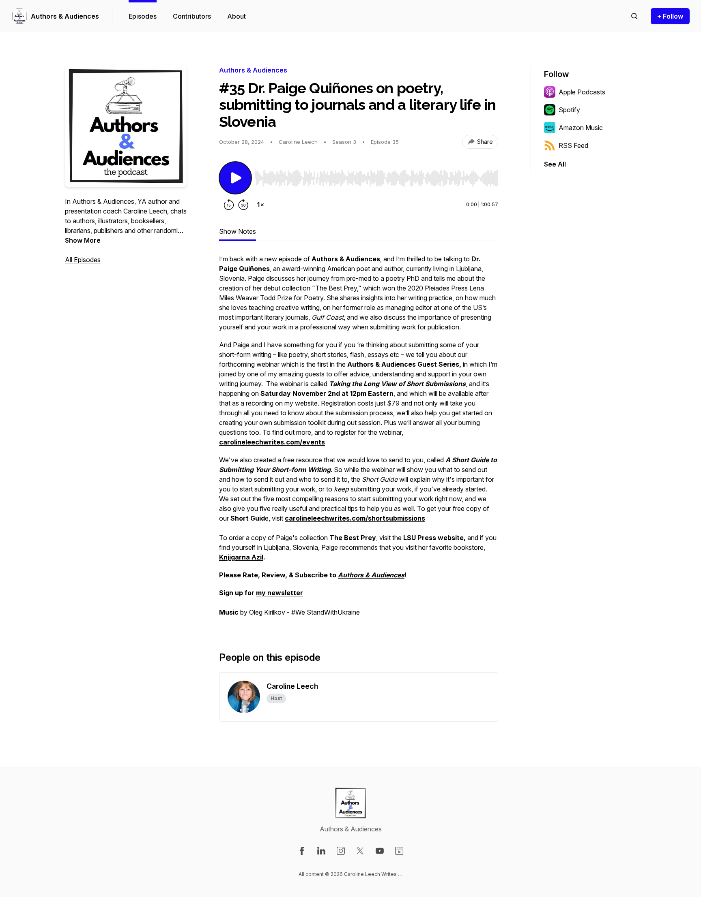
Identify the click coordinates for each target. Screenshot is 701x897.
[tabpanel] (358, 439)
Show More (83, 240)
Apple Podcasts (582, 92)
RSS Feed (573, 145)
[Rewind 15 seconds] (228, 204)
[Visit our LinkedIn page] (321, 851)
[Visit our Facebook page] (302, 851)
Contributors (192, 16)
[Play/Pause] (235, 178)
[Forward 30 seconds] (243, 204)
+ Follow (670, 16)
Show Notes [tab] (237, 231)
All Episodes (83, 260)
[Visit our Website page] (399, 851)
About (236, 16)
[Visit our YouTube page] (380, 851)
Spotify (569, 110)
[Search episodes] (634, 16)
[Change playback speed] (260, 204)
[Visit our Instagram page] (341, 851)
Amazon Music (581, 128)
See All (555, 164)
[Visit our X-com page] (360, 851)
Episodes (143, 16)
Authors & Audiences (65, 16)
